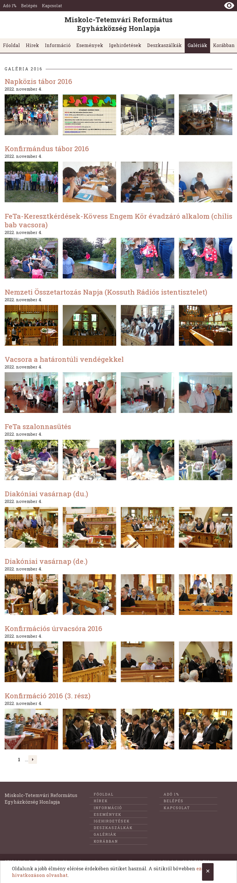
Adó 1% (9, 5)
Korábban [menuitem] (106, 841)
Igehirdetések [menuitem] (125, 45)
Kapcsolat (52, 5)
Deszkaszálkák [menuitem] (164, 45)
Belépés (29, 5)
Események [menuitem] (89, 45)
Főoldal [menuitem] (11, 45)
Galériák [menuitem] (197, 45)
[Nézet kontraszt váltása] (229, 5)
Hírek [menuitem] (32, 45)
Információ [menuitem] (58, 45)
